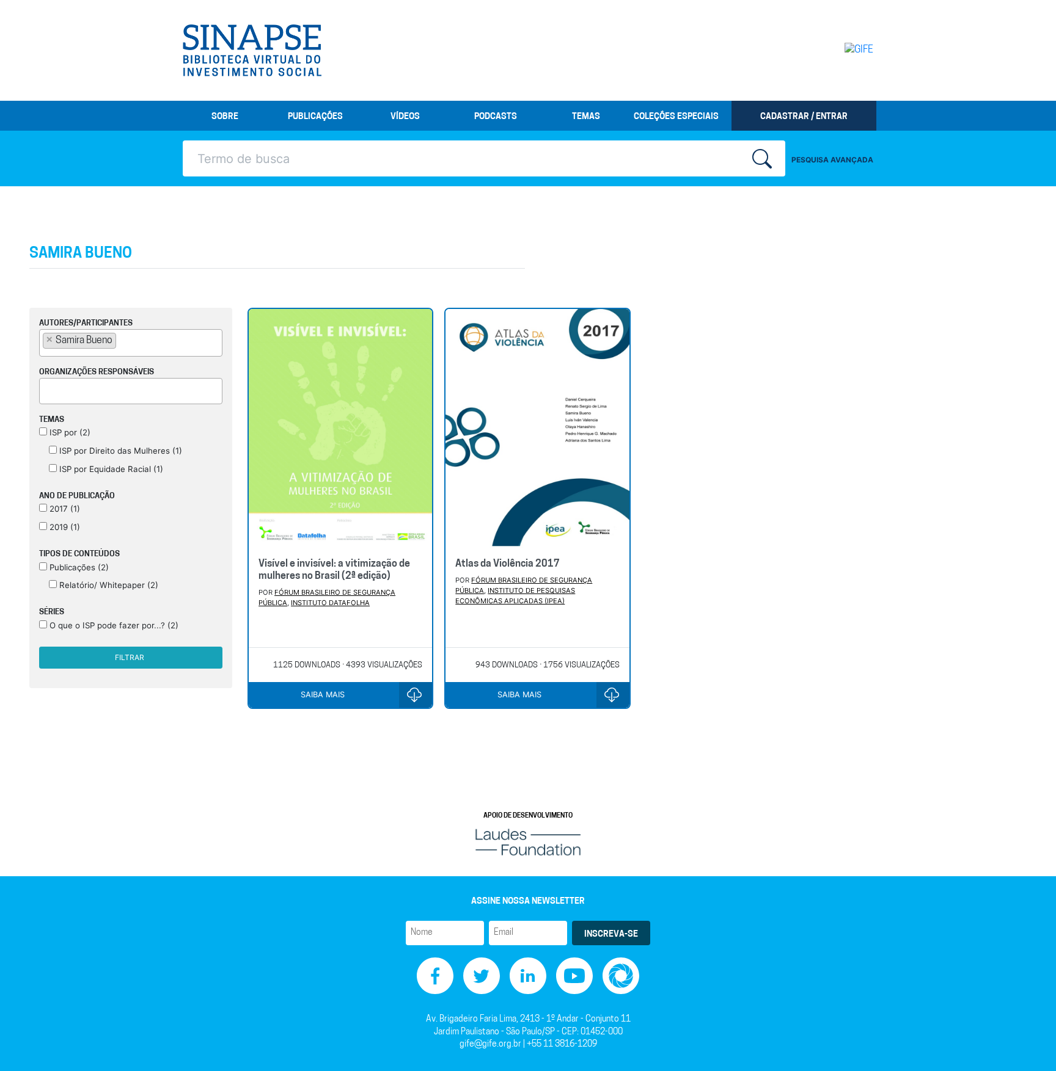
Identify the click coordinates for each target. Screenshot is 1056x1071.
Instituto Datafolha (330, 602)
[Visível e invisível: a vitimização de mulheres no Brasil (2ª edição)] (340, 428)
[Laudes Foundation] (528, 842)
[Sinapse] (252, 51)
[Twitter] (481, 976)
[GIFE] (833, 50)
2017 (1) (63, 509)
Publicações (315, 117)
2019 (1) (63, 527)
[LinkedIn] (528, 976)
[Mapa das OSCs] (621, 976)
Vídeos (405, 117)
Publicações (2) (78, 567)
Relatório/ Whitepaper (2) (107, 585)
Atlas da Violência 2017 (507, 564)
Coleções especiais (676, 117)
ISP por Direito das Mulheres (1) (119, 451)
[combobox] (130, 343)
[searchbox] (123, 340)
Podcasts (495, 117)
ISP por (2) (68, 432)
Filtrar (129, 657)
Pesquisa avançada (832, 159)
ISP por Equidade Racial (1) (110, 469)
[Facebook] (435, 976)
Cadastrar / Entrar (804, 117)
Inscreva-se (611, 934)
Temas (586, 117)
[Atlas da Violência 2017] (537, 428)
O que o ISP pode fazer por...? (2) (112, 625)
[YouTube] (574, 976)
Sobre (224, 117)
